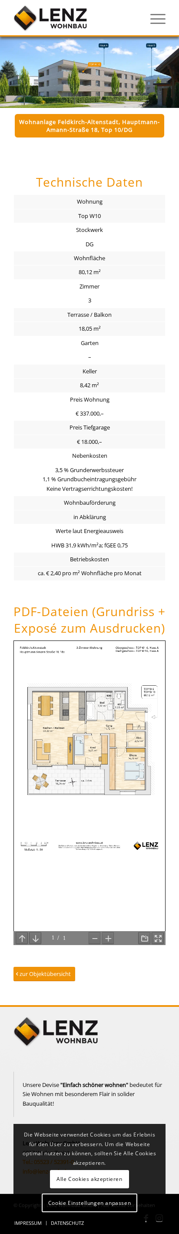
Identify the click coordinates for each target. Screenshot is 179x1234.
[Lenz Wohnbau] (74, 17)
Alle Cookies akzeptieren (89, 1179)
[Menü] (154, 17)
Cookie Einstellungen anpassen (89, 1203)
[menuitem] (154, 17)
